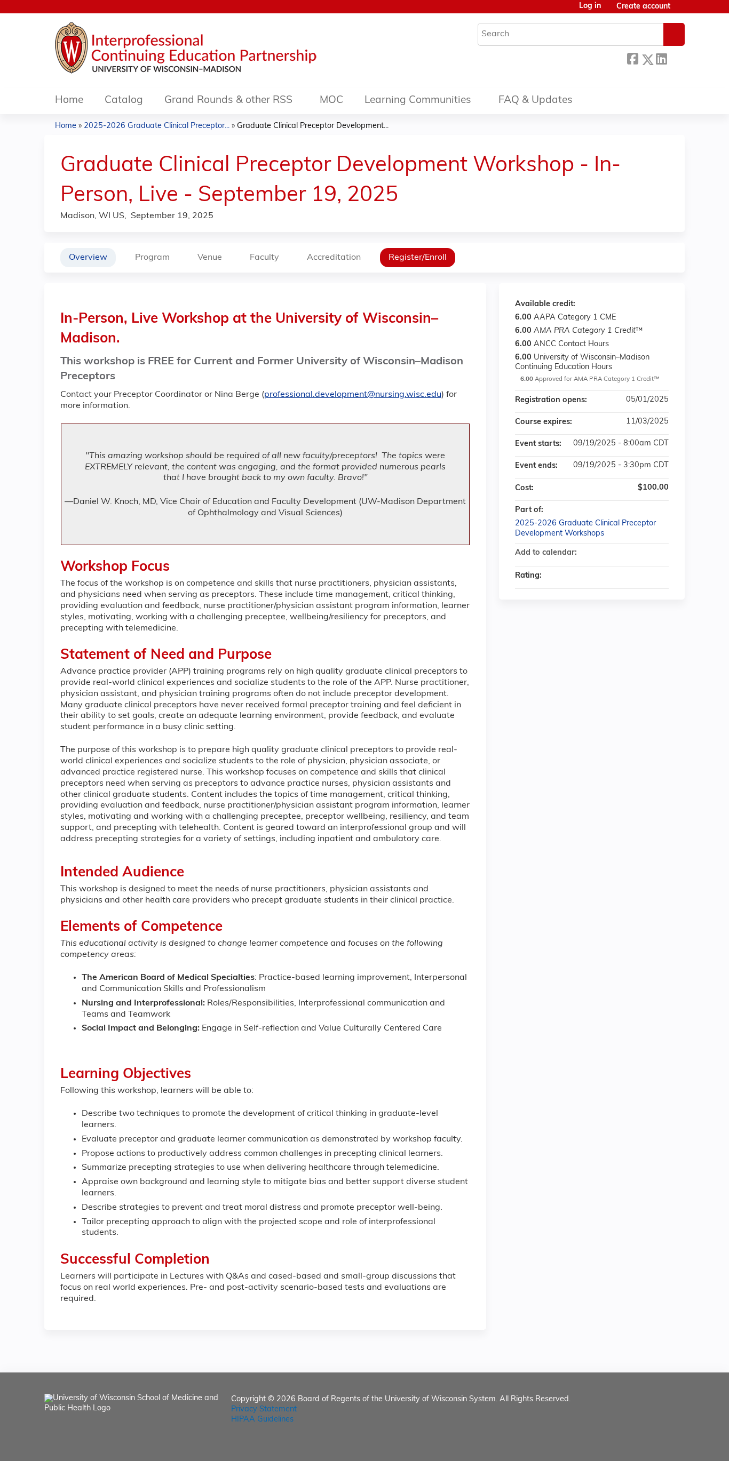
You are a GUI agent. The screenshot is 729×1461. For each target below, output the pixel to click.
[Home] (217, 50)
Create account (643, 7)
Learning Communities (417, 100)
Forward (675, 58)
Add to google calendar (618, 553)
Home (69, 100)
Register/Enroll (418, 257)
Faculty (264, 257)
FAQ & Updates (535, 100)
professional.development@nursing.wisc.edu (352, 394)
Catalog (124, 100)
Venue (209, 257)
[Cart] (681, 11)
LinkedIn (661, 58)
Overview (88, 257)
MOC (331, 100)
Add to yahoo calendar (632, 553)
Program (152, 257)
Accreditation (334, 257)
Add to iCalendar (646, 552)
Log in (590, 6)
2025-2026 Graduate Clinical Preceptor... (156, 126)
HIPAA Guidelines (262, 1420)
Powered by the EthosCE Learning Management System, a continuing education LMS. (647, 1443)
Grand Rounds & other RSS (228, 100)
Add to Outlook (660, 553)
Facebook (632, 58)
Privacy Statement (264, 1410)
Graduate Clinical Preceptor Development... (313, 126)
